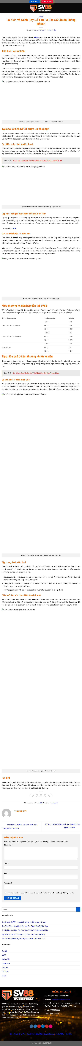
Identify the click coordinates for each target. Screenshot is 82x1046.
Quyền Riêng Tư (50, 1034)
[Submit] (78, 909)
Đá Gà (4, 955)
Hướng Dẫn (6, 959)
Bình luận (8, 845)
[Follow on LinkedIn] (43, 1026)
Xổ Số (41, 17)
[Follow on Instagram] (31, 1026)
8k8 (14, 228)
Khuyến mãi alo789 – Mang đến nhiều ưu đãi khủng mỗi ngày (24, 922)
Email (7, 873)
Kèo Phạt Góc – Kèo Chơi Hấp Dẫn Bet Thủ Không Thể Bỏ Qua (25, 926)
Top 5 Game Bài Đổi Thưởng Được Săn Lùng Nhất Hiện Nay (23, 934)
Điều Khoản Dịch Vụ (17, 1034)
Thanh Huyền (51, 30)
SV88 (36, 37)
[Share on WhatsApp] (31, 795)
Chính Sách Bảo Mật (34, 1034)
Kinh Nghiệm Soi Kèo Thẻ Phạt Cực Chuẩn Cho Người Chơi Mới (25, 930)
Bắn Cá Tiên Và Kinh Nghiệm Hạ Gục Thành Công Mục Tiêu (23, 939)
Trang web (8, 883)
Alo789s (69, 1034)
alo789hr (60, 1034)
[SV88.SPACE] (41, 8)
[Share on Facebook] (35, 795)
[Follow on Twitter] (35, 1026)
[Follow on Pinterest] (39, 1026)
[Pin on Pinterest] (47, 795)
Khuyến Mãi (6, 963)
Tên (6, 863)
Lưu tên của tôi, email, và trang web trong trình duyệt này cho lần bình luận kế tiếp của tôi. (41, 893)
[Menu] (3, 8)
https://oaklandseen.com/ (61, 1000)
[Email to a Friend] (43, 795)
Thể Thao (5, 972)
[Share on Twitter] (39, 795)
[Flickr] (50, 1026)
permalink (55, 803)
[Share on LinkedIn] (50, 795)
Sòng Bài (5, 968)
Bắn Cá (4, 951)
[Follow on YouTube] (47, 1026)
